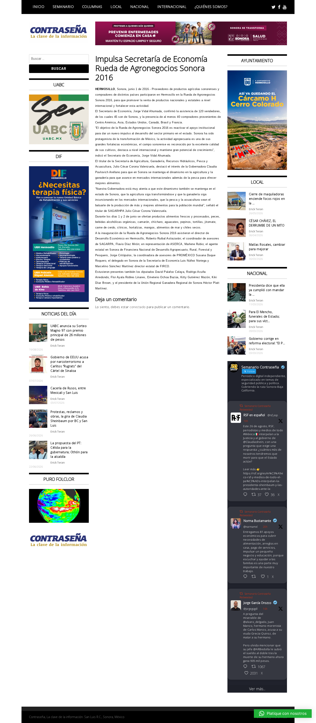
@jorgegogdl (251, 609)
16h (265, 609)
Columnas (92, 6)
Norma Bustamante (257, 521)
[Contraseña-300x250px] (59, 142)
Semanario (63, 6)
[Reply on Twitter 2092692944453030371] (246, 495)
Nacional (139, 6)
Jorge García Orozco (257, 603)
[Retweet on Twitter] (241, 405)
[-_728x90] (191, 43)
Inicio (38, 6)
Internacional (172, 6)
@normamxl (251, 527)
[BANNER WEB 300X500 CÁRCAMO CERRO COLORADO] (257, 168)
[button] (283, 713)
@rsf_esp (273, 415)
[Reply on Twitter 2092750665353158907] (246, 667)
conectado (138, 307)
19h (246, 421)
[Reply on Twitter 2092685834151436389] (246, 577)
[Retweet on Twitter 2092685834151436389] (255, 577)
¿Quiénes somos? (211, 6)
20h (265, 527)
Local (116, 6)
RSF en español (254, 415)
